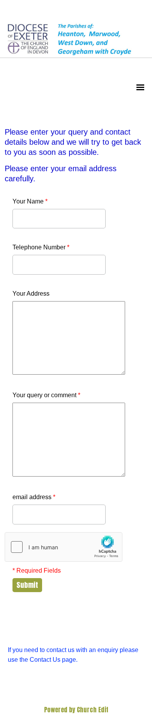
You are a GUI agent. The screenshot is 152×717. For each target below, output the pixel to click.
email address (33, 497)
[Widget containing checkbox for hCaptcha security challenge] (63, 547)
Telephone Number (40, 247)
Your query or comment (46, 395)
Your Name (30, 201)
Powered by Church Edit (76, 709)
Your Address (30, 293)
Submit (27, 585)
